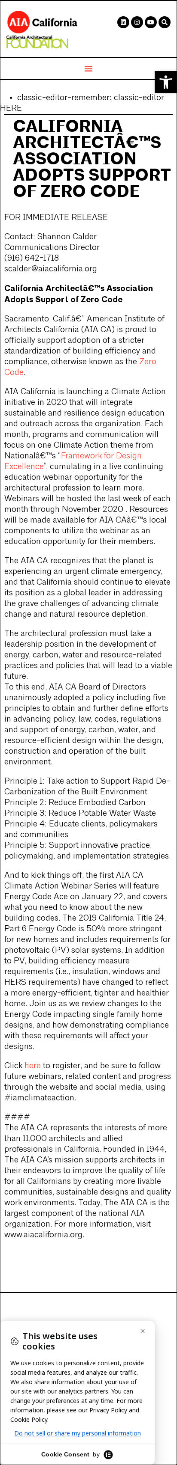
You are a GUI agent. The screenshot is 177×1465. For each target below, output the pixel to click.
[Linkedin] (123, 22)
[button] (166, 82)
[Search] (165, 22)
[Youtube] (151, 22)
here (32, 1066)
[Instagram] (137, 22)
